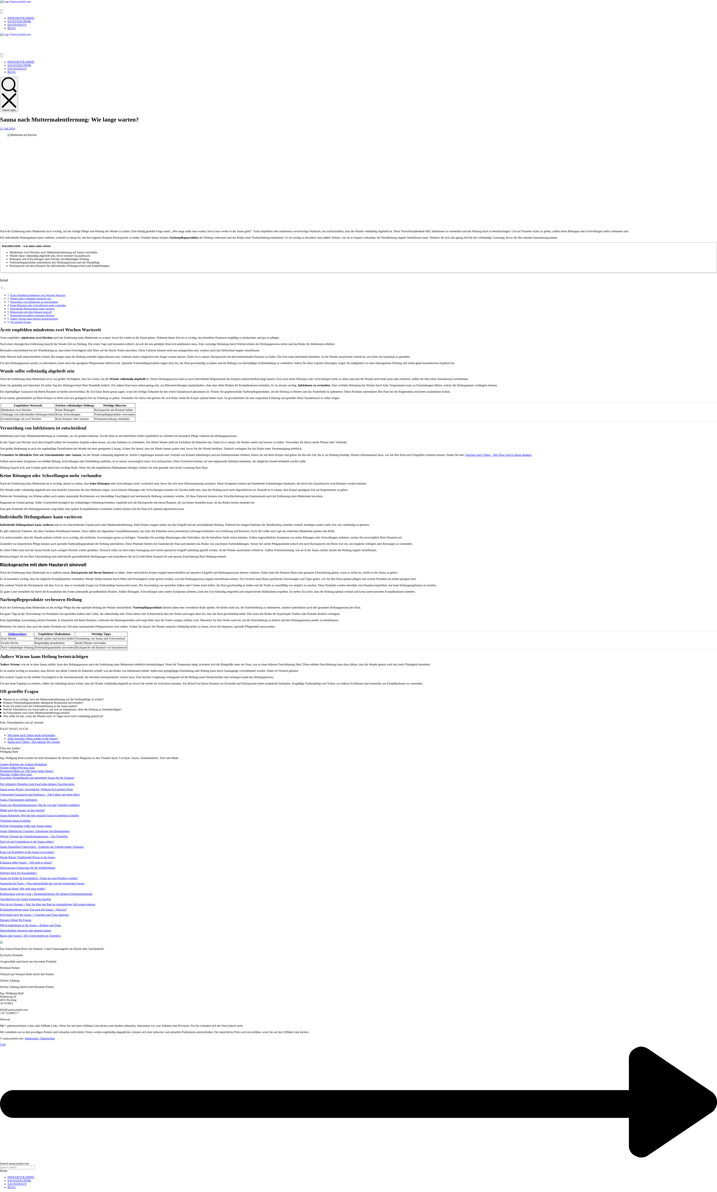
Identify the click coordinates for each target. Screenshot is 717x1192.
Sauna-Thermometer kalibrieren (18, 799)
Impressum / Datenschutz (40, 1038)
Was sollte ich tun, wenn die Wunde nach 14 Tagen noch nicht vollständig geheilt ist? (53, 716)
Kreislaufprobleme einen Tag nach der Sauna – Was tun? (33, 909)
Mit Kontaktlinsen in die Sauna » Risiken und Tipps (30, 925)
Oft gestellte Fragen (20, 322)
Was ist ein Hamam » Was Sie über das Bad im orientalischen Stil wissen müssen (47, 904)
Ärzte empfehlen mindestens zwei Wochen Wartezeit (37, 295)
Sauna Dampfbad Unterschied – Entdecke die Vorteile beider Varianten (42, 846)
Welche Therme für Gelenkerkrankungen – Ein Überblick (34, 836)
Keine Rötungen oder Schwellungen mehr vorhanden (38, 305)
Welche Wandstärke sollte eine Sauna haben (26, 826)
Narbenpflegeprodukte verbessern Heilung (32, 315)
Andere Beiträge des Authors (17, 764)
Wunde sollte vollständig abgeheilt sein (30, 298)
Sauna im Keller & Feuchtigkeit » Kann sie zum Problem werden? (39, 878)
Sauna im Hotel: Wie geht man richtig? (23, 888)
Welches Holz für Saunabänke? (18, 873)
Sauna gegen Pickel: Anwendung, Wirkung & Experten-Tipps (36, 789)
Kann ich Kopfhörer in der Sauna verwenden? (27, 852)
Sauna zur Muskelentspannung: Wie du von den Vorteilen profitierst (40, 805)
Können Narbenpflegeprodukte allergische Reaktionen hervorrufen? (43, 702)
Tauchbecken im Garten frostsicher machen (25, 899)
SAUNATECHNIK (19, 1180)
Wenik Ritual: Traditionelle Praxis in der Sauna (27, 857)
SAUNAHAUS (17, 1183)
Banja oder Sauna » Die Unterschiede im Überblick (30, 935)
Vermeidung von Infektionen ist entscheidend (34, 301)
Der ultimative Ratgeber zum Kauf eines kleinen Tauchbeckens (37, 784)
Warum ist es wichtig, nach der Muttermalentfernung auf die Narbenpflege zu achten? (53, 699)
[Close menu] (1, 55)
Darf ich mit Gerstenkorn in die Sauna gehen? (27, 841)
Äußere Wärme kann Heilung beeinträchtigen (34, 318)
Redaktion (41, 764)
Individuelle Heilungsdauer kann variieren (32, 308)
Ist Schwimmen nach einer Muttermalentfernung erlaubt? (36, 712)
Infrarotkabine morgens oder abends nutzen (25, 930)
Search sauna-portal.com (14, 1163)
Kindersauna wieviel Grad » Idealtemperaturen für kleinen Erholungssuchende (46, 893)
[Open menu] (1, 11)
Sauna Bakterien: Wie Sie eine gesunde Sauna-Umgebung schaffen (39, 815)
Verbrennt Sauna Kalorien (15, 820)
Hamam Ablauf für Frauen (15, 920)
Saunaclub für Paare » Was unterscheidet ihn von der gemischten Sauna (42, 883)
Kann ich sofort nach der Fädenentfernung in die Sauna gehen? (40, 706)
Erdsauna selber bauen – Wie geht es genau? (26, 862)
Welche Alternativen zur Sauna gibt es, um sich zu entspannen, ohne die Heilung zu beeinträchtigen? (62, 709)
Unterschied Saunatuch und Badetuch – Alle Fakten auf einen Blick (40, 794)
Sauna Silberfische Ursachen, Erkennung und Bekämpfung (35, 831)
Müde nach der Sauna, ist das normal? (22, 810)
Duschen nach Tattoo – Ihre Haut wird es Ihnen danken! (498, 455)
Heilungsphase (17, 634)
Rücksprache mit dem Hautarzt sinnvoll (31, 312)
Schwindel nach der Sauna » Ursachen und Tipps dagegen (34, 914)
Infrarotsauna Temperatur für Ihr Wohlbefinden (27, 867)
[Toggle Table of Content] (3, 288)
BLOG (11, 1187)
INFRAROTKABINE (20, 1177)
